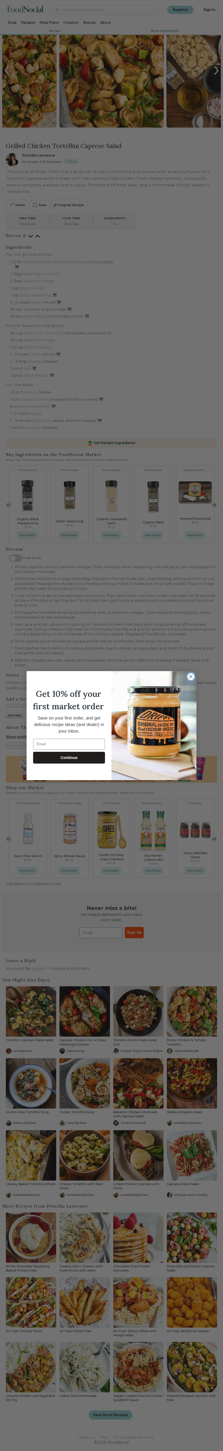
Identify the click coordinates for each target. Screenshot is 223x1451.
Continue (69, 757)
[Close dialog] (191, 676)
